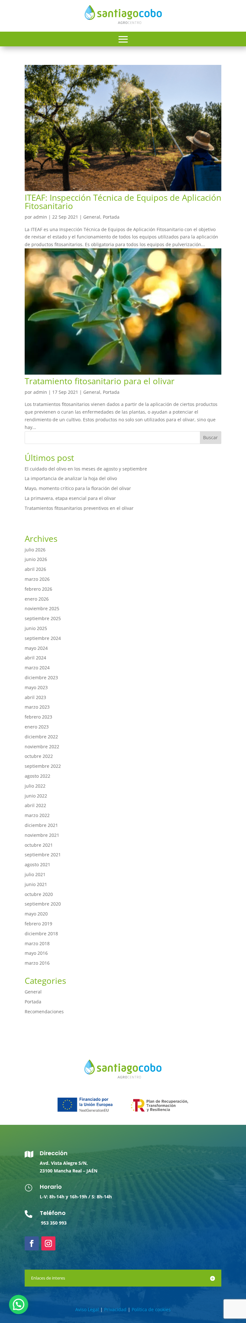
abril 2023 (35, 697)
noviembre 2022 (42, 746)
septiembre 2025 (43, 618)
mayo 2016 (36, 953)
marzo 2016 (37, 963)
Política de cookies (151, 1309)
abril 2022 (35, 805)
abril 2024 (35, 658)
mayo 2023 (36, 687)
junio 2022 (36, 796)
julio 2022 (35, 786)
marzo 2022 (37, 815)
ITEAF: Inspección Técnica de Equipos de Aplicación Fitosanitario (123, 202)
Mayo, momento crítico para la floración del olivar (78, 488)
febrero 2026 (38, 589)
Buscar (210, 437)
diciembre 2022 (41, 737)
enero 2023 (37, 727)
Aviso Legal (87, 1309)
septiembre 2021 (43, 855)
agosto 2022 (37, 776)
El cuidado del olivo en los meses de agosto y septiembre (86, 469)
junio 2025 (36, 628)
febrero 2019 (38, 924)
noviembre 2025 (42, 608)
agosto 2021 (37, 864)
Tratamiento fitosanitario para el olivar (100, 381)
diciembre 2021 (41, 825)
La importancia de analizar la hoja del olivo (71, 478)
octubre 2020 (39, 894)
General (91, 217)
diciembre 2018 (41, 933)
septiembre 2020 (43, 904)
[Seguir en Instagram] (48, 1243)
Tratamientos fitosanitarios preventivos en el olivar (79, 508)
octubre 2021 (39, 845)
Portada (111, 217)
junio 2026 (36, 559)
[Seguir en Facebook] (32, 1243)
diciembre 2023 (41, 677)
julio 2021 (35, 874)
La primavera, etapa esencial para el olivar (70, 498)
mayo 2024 (36, 648)
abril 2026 (35, 569)
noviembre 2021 (42, 835)
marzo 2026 (37, 579)
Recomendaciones (44, 1011)
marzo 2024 (37, 668)
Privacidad (115, 1309)
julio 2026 (35, 550)
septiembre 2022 (43, 766)
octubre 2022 (39, 756)
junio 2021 (36, 884)
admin (40, 217)
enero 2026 (37, 599)
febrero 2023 (38, 717)
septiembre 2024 (43, 638)
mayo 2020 (36, 914)
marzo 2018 (37, 943)
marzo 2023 (37, 707)
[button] (18, 1304)
